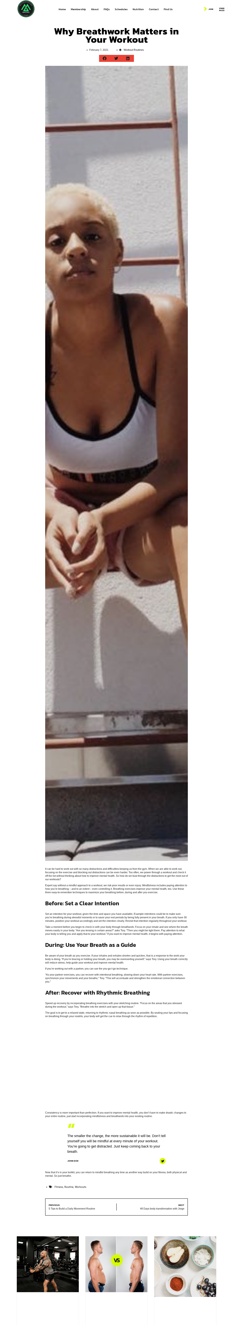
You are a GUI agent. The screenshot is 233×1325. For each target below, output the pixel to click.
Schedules (121, 9)
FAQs (107, 9)
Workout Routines (134, 50)
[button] (105, 58)
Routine (68, 1186)
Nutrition (138, 9)
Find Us (168, 9)
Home (62, 9)
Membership (78, 9)
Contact (154, 9)
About (95, 9)
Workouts (80, 1186)
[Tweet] (163, 1161)
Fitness (59, 1186)
